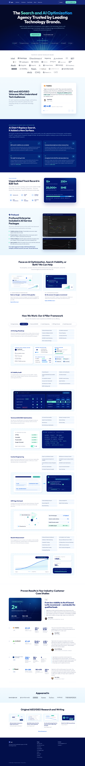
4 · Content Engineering (45, 324)
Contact (61, 2)
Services (17, 2)
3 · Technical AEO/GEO (33, 324)
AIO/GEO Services (40, 745)
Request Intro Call (35, 34)
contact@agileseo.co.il (62, 743)
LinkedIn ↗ (60, 745)
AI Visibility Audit (40, 750)
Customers (23, 2)
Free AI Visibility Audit (71, 2)
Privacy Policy (39, 757)
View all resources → (42, 731)
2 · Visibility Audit (24, 324)
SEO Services (39, 743)
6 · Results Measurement (67, 324)
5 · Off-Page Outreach (56, 324)
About (35, 2)
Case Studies (29, 2)
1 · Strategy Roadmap (14, 324)
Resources (40, 2)
